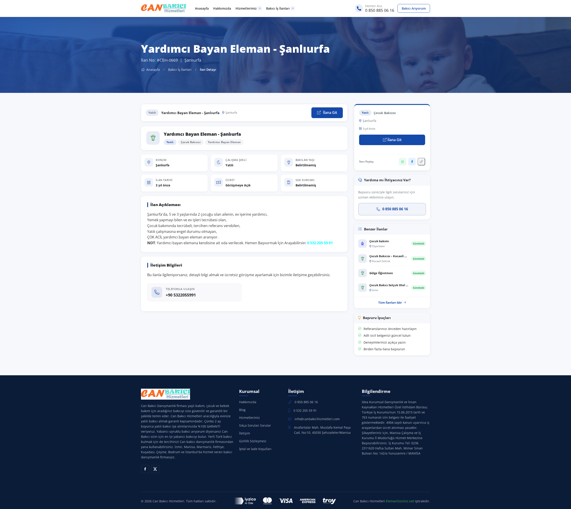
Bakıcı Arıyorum (414, 8)
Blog (242, 410)
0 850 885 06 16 (395, 209)
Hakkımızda (222, 8)
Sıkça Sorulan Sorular (255, 425)
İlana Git (329, 112)
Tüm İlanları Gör (390, 302)
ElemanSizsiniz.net (400, 501)
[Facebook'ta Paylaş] (412, 161)
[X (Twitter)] (155, 469)
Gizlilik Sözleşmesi (252, 441)
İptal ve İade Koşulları (255, 449)
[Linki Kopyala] (421, 161)
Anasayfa (202, 8)
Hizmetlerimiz (246, 8)
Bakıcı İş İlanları (278, 8)
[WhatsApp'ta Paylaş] (402, 161)
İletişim (244, 433)
